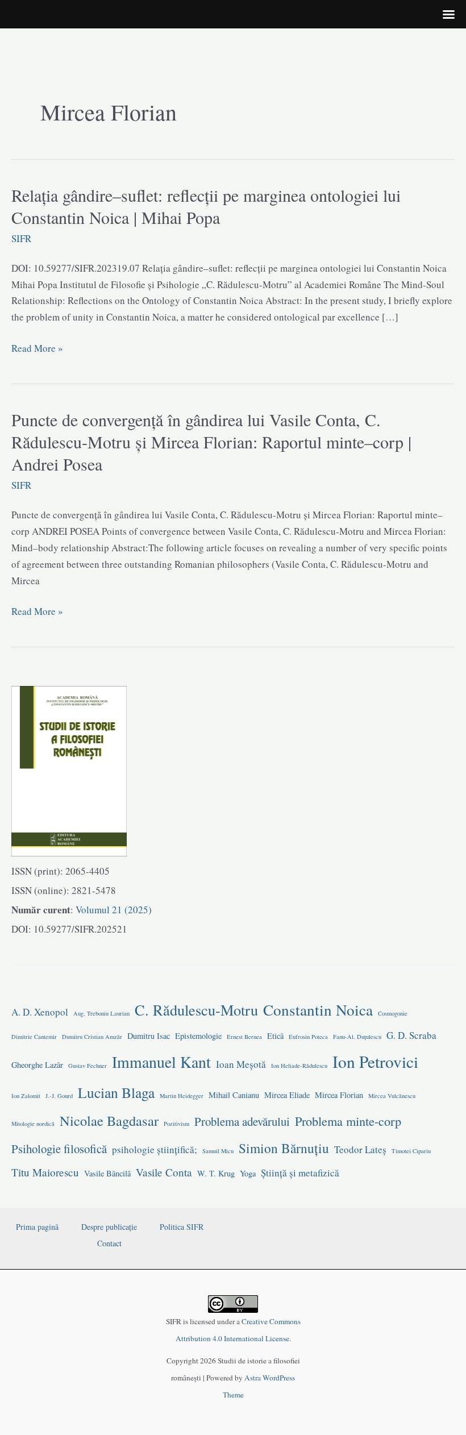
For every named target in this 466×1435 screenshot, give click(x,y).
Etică (275, 1035)
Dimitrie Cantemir (34, 1037)
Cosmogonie (392, 1013)
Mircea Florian (339, 1094)
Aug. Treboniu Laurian (101, 1013)
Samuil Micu (218, 1151)
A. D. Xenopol (39, 1011)
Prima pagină (37, 1226)
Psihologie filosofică (59, 1149)
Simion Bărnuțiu (284, 1148)
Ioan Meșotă (241, 1064)
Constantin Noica (318, 1009)
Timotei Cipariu (411, 1151)
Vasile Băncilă (107, 1173)
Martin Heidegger (181, 1096)
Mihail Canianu (234, 1094)
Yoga (248, 1173)
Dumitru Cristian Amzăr (92, 1037)
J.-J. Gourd (59, 1096)
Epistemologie (198, 1035)
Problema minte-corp (348, 1120)
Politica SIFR (181, 1226)
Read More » (37, 349)
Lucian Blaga (116, 1092)
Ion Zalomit (25, 1096)
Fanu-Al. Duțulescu (357, 1037)
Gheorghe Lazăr (37, 1064)
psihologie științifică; (154, 1149)
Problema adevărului (242, 1121)
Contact (109, 1243)
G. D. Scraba (411, 1035)
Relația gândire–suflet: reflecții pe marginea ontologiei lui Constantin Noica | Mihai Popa (206, 206)
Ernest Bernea (244, 1037)
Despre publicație (109, 1226)
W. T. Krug (216, 1173)
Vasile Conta (164, 1172)
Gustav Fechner (87, 1066)
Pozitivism (176, 1124)
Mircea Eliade (287, 1094)
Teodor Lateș (360, 1149)
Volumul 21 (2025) (112, 909)
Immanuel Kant (161, 1061)
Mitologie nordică (33, 1124)
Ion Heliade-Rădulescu (299, 1066)
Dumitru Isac (148, 1035)
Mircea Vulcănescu (391, 1096)
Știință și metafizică (300, 1172)
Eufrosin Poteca (308, 1037)
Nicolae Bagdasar (109, 1120)
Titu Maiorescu (45, 1172)
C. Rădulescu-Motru (196, 1010)
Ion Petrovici (375, 1061)
